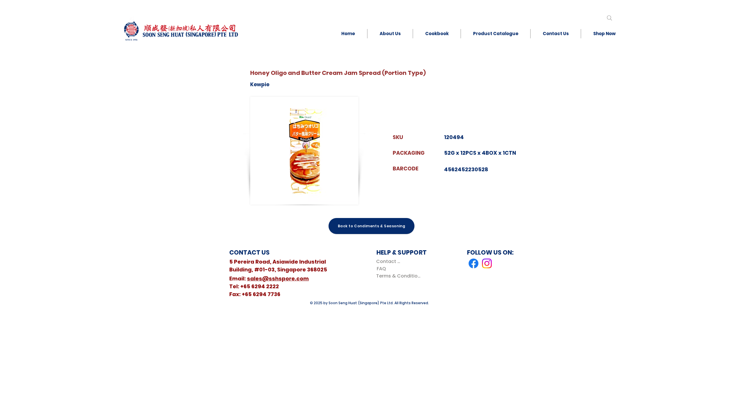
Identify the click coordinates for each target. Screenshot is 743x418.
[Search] (609, 17)
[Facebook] (473, 263)
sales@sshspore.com (278, 278)
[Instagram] (486, 263)
